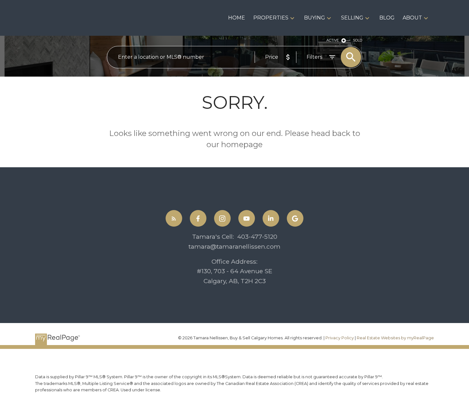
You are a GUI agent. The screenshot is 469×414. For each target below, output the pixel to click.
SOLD (357, 40)
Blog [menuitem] (387, 18)
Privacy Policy (339, 337)
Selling (352, 18)
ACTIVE (332, 40)
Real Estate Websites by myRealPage (395, 337)
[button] (174, 218)
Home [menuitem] (236, 18)
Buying (314, 18)
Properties (270, 18)
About (412, 18)
